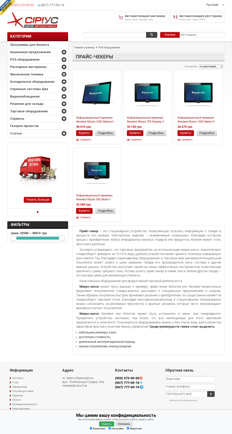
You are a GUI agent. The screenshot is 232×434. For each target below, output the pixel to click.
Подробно (105, 133)
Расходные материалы (28, 67)
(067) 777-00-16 (52, 5)
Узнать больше (37, 200)
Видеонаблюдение (25, 96)
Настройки (117, 428)
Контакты (17, 378)
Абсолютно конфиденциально (183, 400)
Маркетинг (136, 428)
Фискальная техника (26, 74)
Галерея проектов (24, 126)
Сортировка (190, 66)
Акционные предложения (30, 52)
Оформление (19, 386)
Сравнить (85, 139)
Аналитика (99, 428)
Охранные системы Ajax (29, 89)
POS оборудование (25, 59)
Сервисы (17, 118)
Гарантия (17, 395)
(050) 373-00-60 (22, 5)
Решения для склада (26, 104)
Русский (212, 5)
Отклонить (124, 424)
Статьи (16, 133)
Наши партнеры (21, 408)
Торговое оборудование (29, 111)
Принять (106, 424)
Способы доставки (22, 391)
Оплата (16, 399)
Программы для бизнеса (29, 45)
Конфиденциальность (25, 404)
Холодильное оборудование (32, 82)
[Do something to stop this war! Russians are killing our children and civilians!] (7, 7)
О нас (15, 382)
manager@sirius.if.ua (74, 385)
